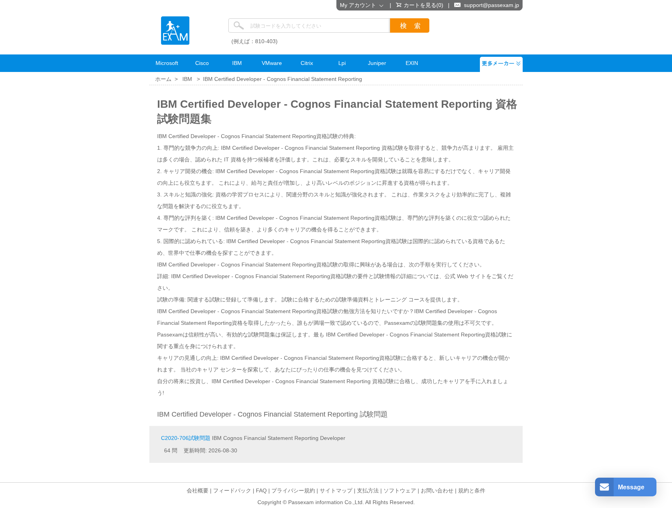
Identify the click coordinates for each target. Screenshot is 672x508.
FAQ (261, 490)
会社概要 (197, 490)
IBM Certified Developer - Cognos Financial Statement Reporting (282, 79)
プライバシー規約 (293, 490)
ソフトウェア (399, 490)
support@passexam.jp (491, 5)
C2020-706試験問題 (185, 438)
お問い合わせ (437, 490)
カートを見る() (423, 5)
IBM (187, 79)
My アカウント (359, 5)
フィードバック (232, 490)
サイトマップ (336, 490)
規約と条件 (471, 490)
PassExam (175, 30)
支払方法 (368, 490)
